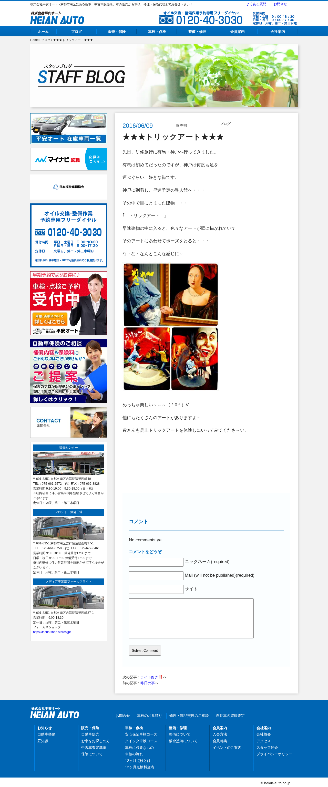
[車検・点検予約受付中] (68, 274)
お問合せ (280, 4)
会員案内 (237, 31)
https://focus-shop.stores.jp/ (52, 632)
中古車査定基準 (93, 747)
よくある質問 (256, 4)
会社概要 (264, 734)
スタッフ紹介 (267, 747)
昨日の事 (147, 683)
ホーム (43, 31)
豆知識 (42, 741)
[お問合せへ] (68, 410)
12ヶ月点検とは (138, 761)
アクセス (264, 741)
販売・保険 (117, 31)
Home (34, 40)
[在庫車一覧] (68, 116)
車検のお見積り (149, 715)
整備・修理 (197, 31)
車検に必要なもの (139, 747)
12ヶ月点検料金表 (139, 767)
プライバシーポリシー (274, 754)
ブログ (76, 31)
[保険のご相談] (68, 342)
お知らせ (44, 728)
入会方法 (220, 734)
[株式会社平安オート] (57, 14)
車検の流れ (134, 754)
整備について (179, 734)
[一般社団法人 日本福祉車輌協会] (68, 177)
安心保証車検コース (141, 734)
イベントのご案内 (227, 747)
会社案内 (278, 31)
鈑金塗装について (183, 741)
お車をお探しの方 (95, 741)
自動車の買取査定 (230, 715)
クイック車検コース (141, 741)
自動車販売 (90, 734)
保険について (92, 754)
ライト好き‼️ (151, 677)
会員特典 (220, 741)
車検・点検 (157, 31)
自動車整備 (46, 734)
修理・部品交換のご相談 (189, 715)
